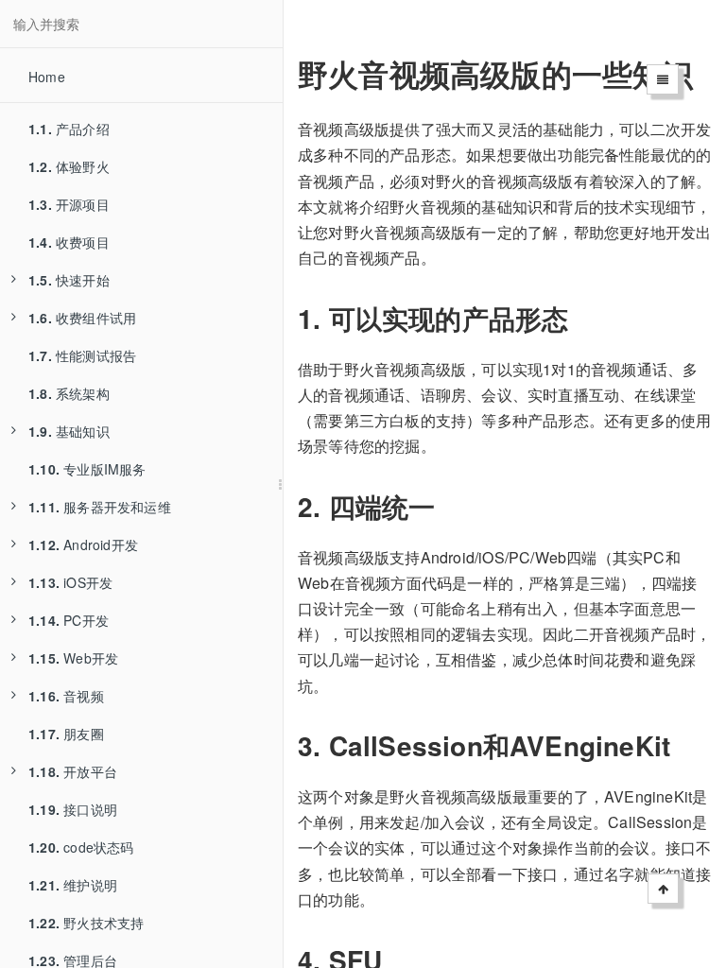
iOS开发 (70, 582)
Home (46, 76)
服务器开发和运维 (99, 506)
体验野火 (69, 166)
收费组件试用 (82, 317)
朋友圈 (66, 733)
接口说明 (72, 809)
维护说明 (72, 884)
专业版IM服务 (87, 468)
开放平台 (72, 771)
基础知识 (69, 431)
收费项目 (69, 242)
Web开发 (73, 657)
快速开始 (69, 279)
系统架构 (69, 393)
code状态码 (81, 847)
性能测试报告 (82, 355)
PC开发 (68, 620)
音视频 (66, 695)
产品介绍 (69, 128)
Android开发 (83, 544)
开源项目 (69, 204)
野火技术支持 (86, 922)
